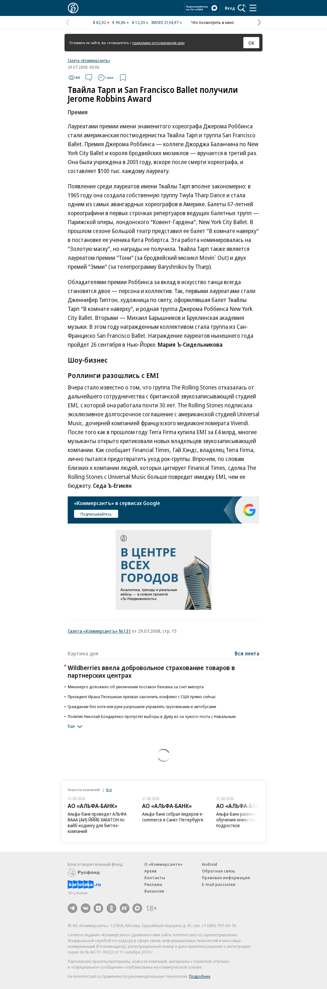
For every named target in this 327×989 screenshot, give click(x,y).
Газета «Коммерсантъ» (89, 60)
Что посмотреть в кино (212, 22)
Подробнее (199, 976)
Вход (230, 8)
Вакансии (154, 891)
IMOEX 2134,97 (165, 22)
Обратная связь (218, 871)
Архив (150, 871)
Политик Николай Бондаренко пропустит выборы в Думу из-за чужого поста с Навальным (152, 716)
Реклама (153, 884)
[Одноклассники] (111, 908)
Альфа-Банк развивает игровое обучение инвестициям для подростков (247, 819)
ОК (251, 43)
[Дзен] (98, 908)
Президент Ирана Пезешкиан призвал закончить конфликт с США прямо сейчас (142, 696)
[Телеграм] (72, 908)
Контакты (154, 877)
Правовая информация (226, 877)
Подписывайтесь (96, 514)
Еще (71, 726)
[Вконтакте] (85, 908)
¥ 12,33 (138, 22)
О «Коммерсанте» (163, 864)
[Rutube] (124, 908)
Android (209, 864)
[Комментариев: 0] (89, 77)
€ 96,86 (118, 22)
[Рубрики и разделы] (253, 8)
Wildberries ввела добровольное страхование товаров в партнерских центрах (151, 671)
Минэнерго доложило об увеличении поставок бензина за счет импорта (136, 687)
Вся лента (247, 653)
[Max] (137, 908)
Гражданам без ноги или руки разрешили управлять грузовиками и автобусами (142, 706)
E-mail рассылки (218, 884)
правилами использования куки (158, 42)
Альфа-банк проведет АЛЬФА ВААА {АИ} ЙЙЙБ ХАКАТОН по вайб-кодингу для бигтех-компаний (97, 822)
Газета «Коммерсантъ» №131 (99, 631)
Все (109, 789)
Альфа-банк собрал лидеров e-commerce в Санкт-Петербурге (173, 817)
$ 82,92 (99, 22)
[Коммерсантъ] (73, 8)
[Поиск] (242, 8)
